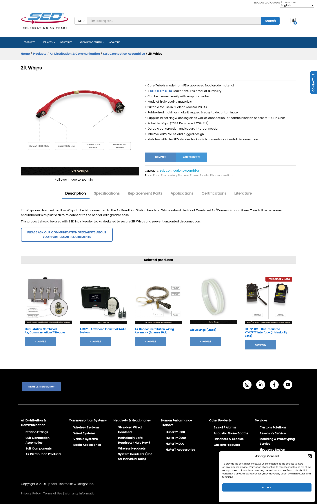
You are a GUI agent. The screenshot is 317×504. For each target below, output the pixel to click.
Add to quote (191, 157)
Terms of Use (52, 493)
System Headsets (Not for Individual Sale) (135, 456)
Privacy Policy (31, 493)
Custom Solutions (273, 427)
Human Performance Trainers (176, 422)
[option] (48, 314)
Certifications (214, 193)
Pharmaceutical (221, 175)
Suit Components (38, 448)
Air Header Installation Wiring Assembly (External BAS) (154, 330)
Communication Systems (88, 420)
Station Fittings (36, 432)
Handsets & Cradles (229, 439)
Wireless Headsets (132, 448)
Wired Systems (84, 433)
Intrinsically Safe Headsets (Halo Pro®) (134, 440)
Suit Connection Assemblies (180, 170)
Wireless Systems (86, 427)
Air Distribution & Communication (33, 422)
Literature (243, 193)
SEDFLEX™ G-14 (161, 91)
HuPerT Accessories (180, 449)
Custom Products (227, 445)
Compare (289, 2)
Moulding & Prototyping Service (277, 441)
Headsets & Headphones (132, 420)
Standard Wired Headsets (130, 429)
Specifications (107, 193)
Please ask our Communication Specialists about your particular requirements (66, 234)
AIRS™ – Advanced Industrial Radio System (103, 330)
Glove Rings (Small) (203, 329)
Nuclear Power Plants (193, 175)
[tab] (76, 195)
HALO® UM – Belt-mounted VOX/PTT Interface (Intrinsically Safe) (266, 332)
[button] (309, 456)
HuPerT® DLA (175, 444)
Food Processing (165, 175)
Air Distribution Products (43, 454)
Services (261, 420)
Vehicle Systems (85, 439)
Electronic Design (272, 449)
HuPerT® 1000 (175, 432)
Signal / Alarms (225, 427)
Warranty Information (80, 493)
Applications (182, 193)
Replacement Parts (145, 193)
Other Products (220, 420)
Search (270, 21)
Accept (267, 487)
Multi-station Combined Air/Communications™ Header (45, 330)
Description (75, 193)
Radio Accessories (87, 445)
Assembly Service (273, 433)
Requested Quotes (267, 2)
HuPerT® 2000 (176, 438)
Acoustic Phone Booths (231, 433)
